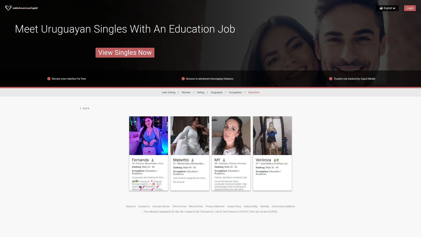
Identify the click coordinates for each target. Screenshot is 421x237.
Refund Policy (196, 206)
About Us (131, 206)
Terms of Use (179, 206)
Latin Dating (168, 92)
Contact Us (144, 206)
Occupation (235, 92)
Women (186, 92)
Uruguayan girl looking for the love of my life (148, 177)
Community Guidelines (283, 206)
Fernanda (140, 160)
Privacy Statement (215, 206)
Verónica (263, 160)
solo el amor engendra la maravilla (190, 178)
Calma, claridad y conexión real (230, 177)
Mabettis (181, 160)
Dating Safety (251, 206)
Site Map (264, 206)
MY (217, 160)
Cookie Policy (234, 206)
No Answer (179, 182)
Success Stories (161, 206)
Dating (200, 92)
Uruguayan (217, 92)
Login (410, 8)
